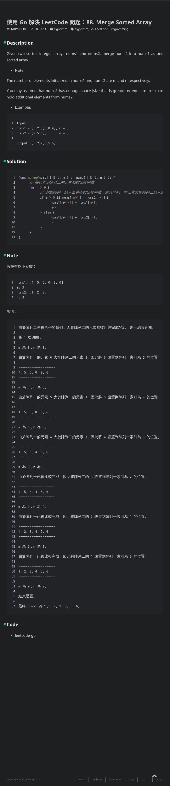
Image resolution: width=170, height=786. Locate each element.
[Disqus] (85, 710)
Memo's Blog (17, 29)
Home (81, 779)
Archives (97, 779)
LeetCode (101, 29)
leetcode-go (25, 635)
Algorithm (60, 29)
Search (145, 779)
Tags (131, 779)
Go (92, 29)
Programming (118, 29)
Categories (115, 779)
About (159, 779)
